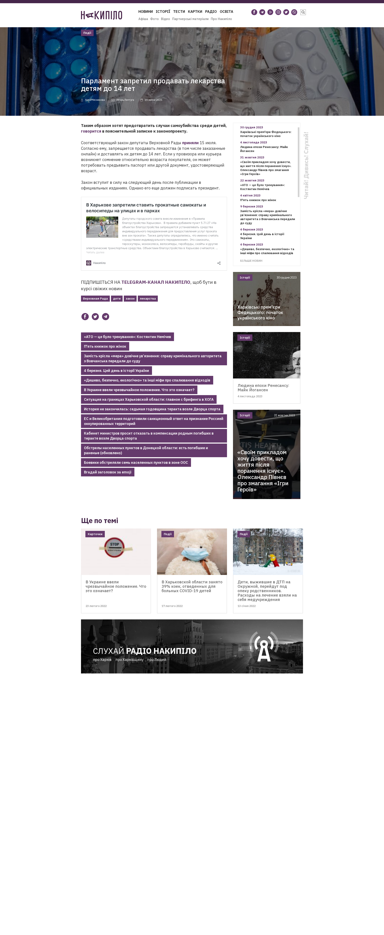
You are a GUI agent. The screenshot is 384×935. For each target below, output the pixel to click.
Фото (154, 19)
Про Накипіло (221, 19)
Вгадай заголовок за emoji (107, 472)
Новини (145, 11)
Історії (163, 11)
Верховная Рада (95, 298)
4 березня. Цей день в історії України (116, 370)
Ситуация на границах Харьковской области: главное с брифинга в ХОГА (149, 399)
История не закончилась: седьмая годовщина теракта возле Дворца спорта (152, 409)
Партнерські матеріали (190, 19)
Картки (195, 11)
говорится (91, 131)
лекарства (148, 298)
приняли (190, 142)
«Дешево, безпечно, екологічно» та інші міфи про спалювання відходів (147, 380)
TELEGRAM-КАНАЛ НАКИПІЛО (155, 282)
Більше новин (251, 260)
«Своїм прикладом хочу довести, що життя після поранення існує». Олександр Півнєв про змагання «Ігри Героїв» (265, 168)
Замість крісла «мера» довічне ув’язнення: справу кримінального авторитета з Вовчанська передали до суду (153, 358)
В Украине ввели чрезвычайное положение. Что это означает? (139, 389)
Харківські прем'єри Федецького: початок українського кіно (265, 134)
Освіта (226, 11)
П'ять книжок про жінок (105, 346)
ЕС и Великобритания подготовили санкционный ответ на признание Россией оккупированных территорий (153, 421)
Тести (179, 11)
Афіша (143, 19)
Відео (165, 19)
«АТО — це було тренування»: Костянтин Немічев (127, 336)
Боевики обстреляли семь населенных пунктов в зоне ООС (136, 462)
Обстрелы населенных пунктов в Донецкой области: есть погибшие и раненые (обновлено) (146, 450)
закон (130, 298)
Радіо (211, 11)
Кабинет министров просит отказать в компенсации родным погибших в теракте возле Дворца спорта (149, 436)
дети (117, 298)
